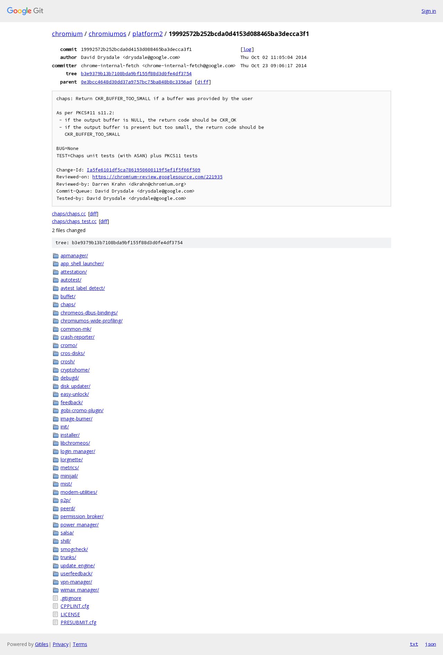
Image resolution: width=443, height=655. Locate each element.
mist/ (66, 483)
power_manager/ (80, 524)
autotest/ (71, 279)
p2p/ (66, 500)
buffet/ (68, 296)
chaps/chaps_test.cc (74, 221)
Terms (80, 644)
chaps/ (68, 304)
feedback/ (72, 402)
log (247, 49)
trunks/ (68, 557)
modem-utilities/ (79, 492)
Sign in (429, 11)
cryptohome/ (75, 369)
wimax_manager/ (80, 589)
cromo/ (69, 345)
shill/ (66, 541)
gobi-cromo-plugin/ (82, 410)
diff (202, 82)
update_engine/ (78, 565)
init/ (65, 426)
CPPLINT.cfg (75, 606)
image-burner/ (76, 418)
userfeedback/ (76, 573)
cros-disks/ (73, 353)
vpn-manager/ (76, 581)
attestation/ (74, 271)
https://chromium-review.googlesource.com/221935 (157, 177)
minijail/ (69, 475)
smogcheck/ (74, 549)
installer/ (70, 435)
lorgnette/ (72, 459)
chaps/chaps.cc (69, 213)
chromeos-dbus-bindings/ (89, 312)
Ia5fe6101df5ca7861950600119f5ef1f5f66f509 (143, 170)
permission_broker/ (82, 516)
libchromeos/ (75, 443)
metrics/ (70, 467)
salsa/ (67, 532)
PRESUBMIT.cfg (78, 622)
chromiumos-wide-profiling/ (92, 320)
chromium (67, 33)
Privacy (61, 644)
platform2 (147, 33)
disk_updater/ (75, 386)
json (430, 644)
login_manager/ (78, 451)
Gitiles (41, 644)
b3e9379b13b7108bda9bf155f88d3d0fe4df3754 (136, 73)
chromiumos (107, 33)
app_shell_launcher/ (82, 263)
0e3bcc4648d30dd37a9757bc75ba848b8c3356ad (136, 82)
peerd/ (68, 508)
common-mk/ (76, 329)
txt (414, 644)
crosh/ (68, 361)
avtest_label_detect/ (83, 288)
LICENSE (70, 614)
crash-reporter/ (77, 337)
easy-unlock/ (75, 394)
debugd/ (70, 377)
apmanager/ (74, 255)
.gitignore (71, 598)
